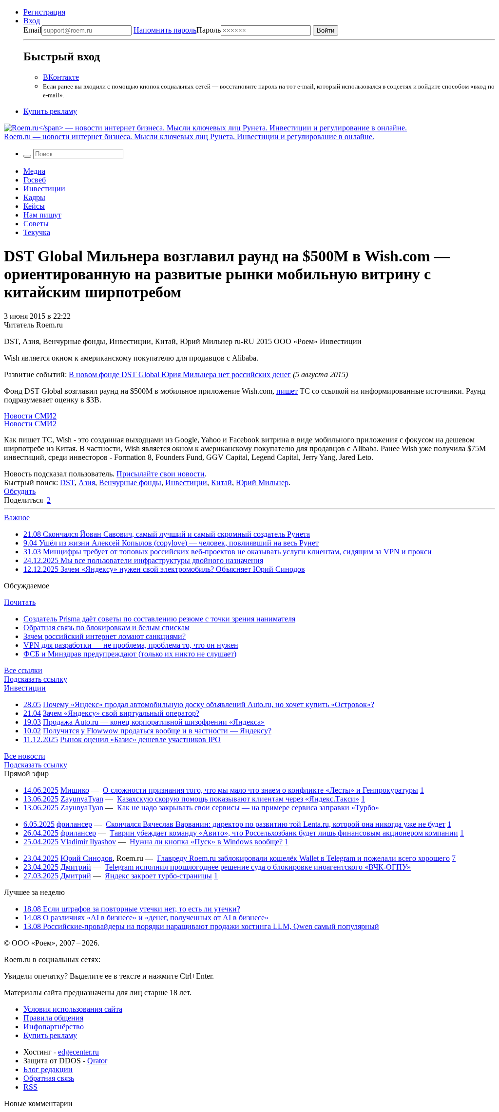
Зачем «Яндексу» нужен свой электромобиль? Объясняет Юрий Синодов (164, 569)
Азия (86, 482)
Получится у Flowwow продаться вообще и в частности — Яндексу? (157, 731)
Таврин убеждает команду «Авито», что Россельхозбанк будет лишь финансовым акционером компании (284, 833)
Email (32, 30)
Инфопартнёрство (53, 1026)
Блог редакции (48, 1069)
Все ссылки (23, 670)
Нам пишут (42, 215)
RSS (30, 1087)
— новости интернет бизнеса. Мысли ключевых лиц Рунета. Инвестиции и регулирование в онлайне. (189, 136)
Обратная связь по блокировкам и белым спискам (106, 627)
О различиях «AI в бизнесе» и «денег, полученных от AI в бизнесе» (146, 917)
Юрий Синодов (86, 858)
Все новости (24, 756)
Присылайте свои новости (160, 474)
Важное (17, 517)
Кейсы (34, 206)
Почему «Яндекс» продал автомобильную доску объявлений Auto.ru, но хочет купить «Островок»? (208, 704)
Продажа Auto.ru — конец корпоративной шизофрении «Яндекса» (154, 722)
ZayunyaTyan (81, 799)
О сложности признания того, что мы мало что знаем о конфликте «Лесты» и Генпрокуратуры (260, 790)
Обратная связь (48, 1078)
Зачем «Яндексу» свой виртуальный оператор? (121, 713)
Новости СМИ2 (30, 416)
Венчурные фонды (130, 482)
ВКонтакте (61, 77)
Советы (36, 223)
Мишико (74, 790)
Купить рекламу (50, 111)
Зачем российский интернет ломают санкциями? (104, 636)
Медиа (34, 171)
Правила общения (53, 1018)
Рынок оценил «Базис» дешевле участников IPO (140, 739)
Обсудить (20, 491)
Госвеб (34, 180)
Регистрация (44, 12)
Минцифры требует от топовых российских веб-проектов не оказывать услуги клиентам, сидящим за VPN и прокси (227, 551)
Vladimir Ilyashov (88, 842)
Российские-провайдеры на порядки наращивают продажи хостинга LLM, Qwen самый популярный (201, 926)
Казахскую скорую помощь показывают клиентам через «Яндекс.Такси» (238, 799)
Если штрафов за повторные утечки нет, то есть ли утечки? (131, 909)
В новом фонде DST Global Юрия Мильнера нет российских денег (180, 374)
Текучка (36, 232)
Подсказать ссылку (35, 679)
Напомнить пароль (165, 30)
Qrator (97, 1061)
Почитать (20, 602)
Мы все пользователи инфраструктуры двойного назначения (143, 560)
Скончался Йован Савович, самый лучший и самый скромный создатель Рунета (166, 534)
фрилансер (74, 824)
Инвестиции (44, 188)
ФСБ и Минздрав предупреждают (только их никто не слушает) (129, 654)
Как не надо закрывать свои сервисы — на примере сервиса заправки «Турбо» (248, 807)
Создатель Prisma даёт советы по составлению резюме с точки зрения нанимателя (159, 619)
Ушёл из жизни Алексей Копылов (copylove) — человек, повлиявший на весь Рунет (171, 543)
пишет (287, 391)
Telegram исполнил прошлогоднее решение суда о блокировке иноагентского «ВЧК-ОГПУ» (258, 867)
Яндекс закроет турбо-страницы (158, 876)
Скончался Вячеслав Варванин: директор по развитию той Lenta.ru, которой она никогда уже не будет (275, 824)
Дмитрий (75, 867)
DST (67, 482)
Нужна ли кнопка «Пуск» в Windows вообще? (206, 842)
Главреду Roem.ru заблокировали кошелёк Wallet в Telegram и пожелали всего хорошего (303, 858)
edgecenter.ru (78, 1052)
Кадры (34, 197)
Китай (221, 482)
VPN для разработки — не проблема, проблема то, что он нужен (130, 645)
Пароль (177, 30)
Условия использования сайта (72, 1009)
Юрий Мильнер (262, 482)
